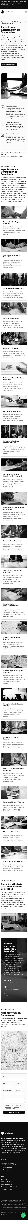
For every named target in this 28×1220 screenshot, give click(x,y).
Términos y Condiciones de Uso (10, 1187)
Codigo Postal (7, 1090)
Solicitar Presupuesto (8, 64)
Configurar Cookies (6, 1189)
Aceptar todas (4, 7)
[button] (14, 1050)
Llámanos (5, 68)
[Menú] (26, 12)
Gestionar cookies (17, 7)
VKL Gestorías (9, 12)
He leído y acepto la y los (13, 1107)
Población (18, 1090)
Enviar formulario (14, 1112)
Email (5, 1083)
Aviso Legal (4, 1179)
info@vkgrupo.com (6, 1170)
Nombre (5, 1076)
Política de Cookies (6, 1182)
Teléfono (17, 1083)
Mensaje (6, 1097)
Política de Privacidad (7, 1184)
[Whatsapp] (23, 1215)
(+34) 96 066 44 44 (6, 1167)
